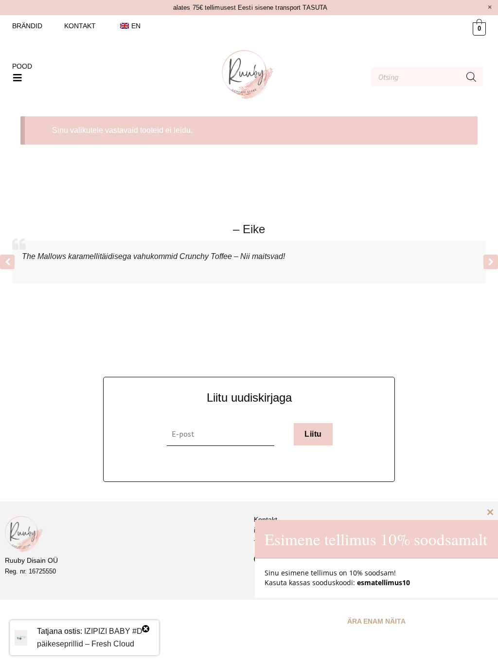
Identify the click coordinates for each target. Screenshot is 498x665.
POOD (22, 66)
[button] (17, 78)
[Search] (471, 77)
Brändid (27, 26)
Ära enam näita (376, 621)
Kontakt (80, 26)
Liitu (312, 434)
